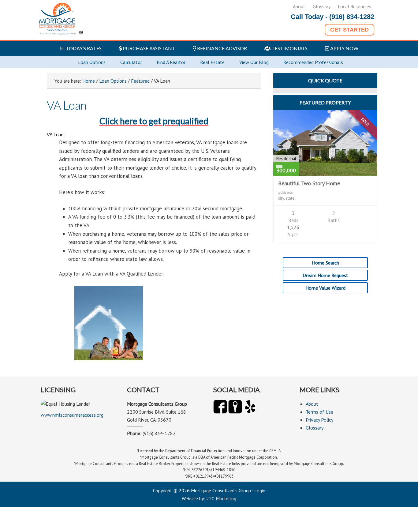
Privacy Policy (319, 420)
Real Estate (212, 62)
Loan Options (92, 62)
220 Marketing (221, 498)
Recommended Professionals (313, 62)
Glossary (321, 6)
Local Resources (354, 6)
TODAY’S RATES (83, 48)
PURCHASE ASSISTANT (148, 48)
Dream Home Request (325, 275)
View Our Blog (254, 62)
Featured (140, 81)
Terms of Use (319, 412)
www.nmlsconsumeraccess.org (72, 415)
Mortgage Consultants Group (61, 20)
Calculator (131, 62)
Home (88, 81)
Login (259, 490)
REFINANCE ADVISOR (221, 48)
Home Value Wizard (325, 288)
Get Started (349, 30)
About (299, 6)
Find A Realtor (171, 62)
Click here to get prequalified (153, 121)
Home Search (325, 263)
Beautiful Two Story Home (309, 183)
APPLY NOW (343, 48)
